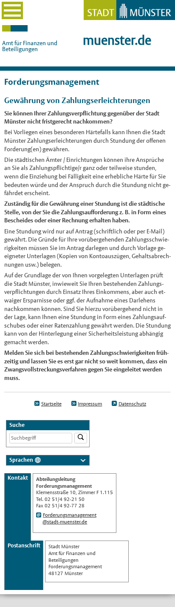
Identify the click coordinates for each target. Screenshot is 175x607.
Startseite (51, 404)
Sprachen (21, 460)
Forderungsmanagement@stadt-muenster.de (69, 518)
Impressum (90, 404)
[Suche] (80, 438)
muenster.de (117, 40)
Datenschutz (132, 404)
